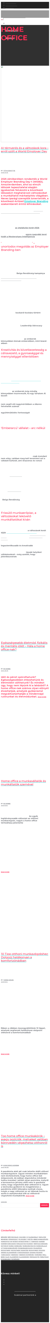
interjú (15, 1241)
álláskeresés (24, 1257)
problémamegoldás (25, 1248)
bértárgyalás (13, 1237)
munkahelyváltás (29, 1246)
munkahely (18, 1246)
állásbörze (14, 1257)
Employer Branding (36, 201)
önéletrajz (44, 1257)
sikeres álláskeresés (9, 1252)
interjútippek (23, 1241)
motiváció (4, 1246)
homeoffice (5, 1241)
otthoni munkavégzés (9, 1248)
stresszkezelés (23, 1252)
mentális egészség (41, 1244)
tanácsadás (5, 1255)
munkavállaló (41, 1246)
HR (11, 1241)
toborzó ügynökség (26, 1255)
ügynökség (15, 1259)
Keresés (4, 1202)
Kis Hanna (6, 669)
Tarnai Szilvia (8, 980)
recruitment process (37, 1250)
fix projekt (22, 1239)
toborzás (14, 1255)
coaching (22, 1237)
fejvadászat (13, 1239)
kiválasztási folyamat (24, 1244)
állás (7, 1257)
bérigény (4, 1237)
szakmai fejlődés (36, 1252)
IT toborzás (33, 1241)
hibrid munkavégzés (40, 1239)
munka (11, 1246)
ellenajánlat (33, 1237)
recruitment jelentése (19, 1250)
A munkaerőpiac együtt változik (22, 533)
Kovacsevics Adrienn (11, 1165)
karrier (42, 1241)
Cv (27, 1237)
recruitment (6, 1250)
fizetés (30, 1239)
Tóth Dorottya (9, 171)
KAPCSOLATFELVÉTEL (25, 1290)
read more (42, 697)
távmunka (38, 1255)
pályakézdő (37, 1248)
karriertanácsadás (8, 1244)
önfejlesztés (35, 1257)
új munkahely (6, 1259)
